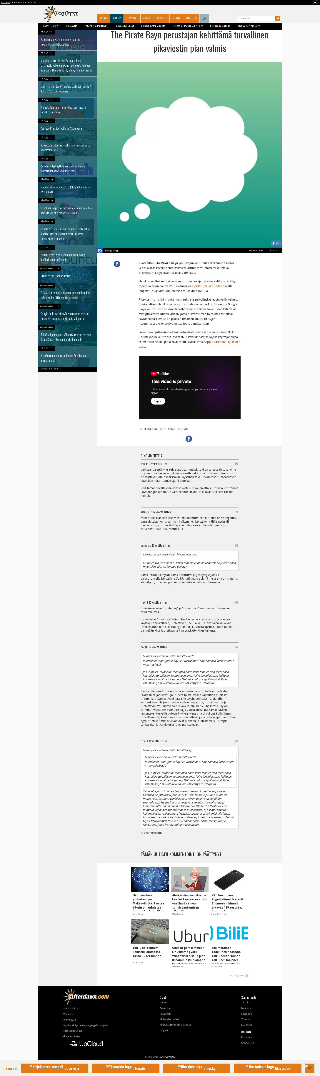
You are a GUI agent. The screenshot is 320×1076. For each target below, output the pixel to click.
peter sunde (169, 429)
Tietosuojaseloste (72, 1030)
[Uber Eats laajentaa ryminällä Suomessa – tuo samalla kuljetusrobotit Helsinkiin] (67, 208)
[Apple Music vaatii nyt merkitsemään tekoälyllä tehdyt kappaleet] (67, 40)
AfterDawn (5, 2)
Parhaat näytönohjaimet (153, 26)
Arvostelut (132, 18)
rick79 (144, 602)
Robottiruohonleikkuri (96, 26)
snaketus (146, 545)
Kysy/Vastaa (247, 1042)
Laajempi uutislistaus (49, 368)
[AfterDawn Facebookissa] (234, 18)
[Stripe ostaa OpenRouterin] (67, 274)
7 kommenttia (274, 250)
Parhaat (176, 18)
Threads (245, 1019)
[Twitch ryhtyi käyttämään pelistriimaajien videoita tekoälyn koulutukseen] (67, 166)
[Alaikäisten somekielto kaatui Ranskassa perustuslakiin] (67, 356)
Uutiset (117, 18)
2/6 (236, 512)
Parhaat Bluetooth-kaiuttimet (188, 26)
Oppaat (146, 18)
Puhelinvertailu (19, 2)
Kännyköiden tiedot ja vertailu (175, 1024)
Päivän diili (165, 1013)
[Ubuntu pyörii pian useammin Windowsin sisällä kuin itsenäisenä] (67, 255)
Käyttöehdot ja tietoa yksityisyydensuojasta (85, 1025)
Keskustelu (191, 18)
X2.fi (30, 2)
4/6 (236, 602)
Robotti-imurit (50, 26)
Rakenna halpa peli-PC (220, 26)
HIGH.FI (37, 2)
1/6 (237, 464)
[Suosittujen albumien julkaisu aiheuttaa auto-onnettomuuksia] (67, 145)
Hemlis (185, 429)
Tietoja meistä (70, 1008)
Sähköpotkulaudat (125, 26)
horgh (144, 647)
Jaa (277, 243)
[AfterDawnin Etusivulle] (61, 14)
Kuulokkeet (71, 26)
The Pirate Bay (150, 429)
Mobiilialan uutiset (169, 1019)
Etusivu (103, 18)
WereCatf (146, 512)
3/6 (236, 545)
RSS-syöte (246, 1024)
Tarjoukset (161, 18)
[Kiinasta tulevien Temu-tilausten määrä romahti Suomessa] (67, 107)
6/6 (236, 741)
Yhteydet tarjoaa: (72, 1036)
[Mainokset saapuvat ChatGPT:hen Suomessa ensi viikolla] (67, 187)
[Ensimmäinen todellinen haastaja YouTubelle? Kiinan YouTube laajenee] (67, 86)
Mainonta (68, 1014)
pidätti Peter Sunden (208, 286)
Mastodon (246, 1008)
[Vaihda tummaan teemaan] (204, 18)
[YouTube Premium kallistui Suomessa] (67, 126)
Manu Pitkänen (111, 250)
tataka (144, 464)
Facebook (246, 1013)
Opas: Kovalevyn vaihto (249, 26)
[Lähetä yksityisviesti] (122, 250)
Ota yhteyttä (69, 1019)
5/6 (236, 647)
